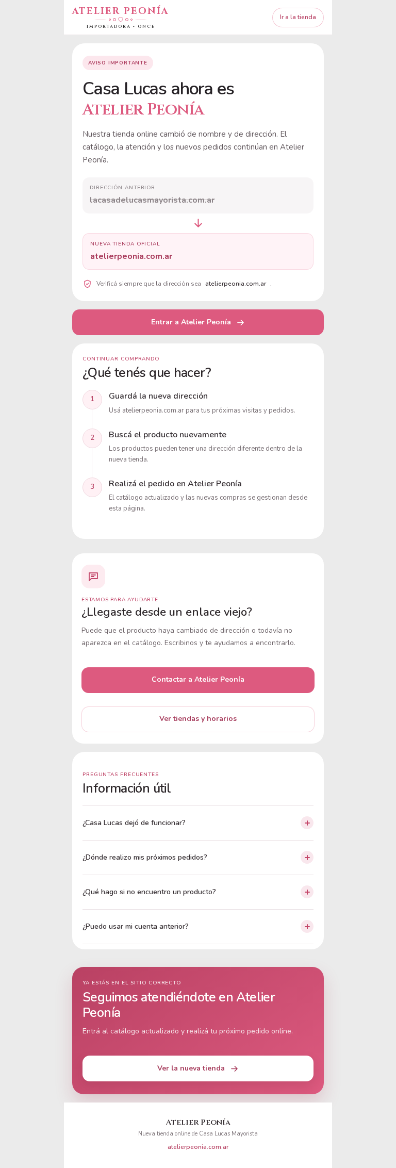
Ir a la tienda (298, 17)
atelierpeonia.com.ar (198, 1146)
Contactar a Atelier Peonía (198, 679)
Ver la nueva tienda (191, 1068)
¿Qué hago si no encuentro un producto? (149, 892)
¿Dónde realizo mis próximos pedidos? (144, 857)
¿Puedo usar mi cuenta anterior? (135, 926)
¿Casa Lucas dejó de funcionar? (134, 823)
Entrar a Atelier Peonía (191, 322)
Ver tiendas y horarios (198, 718)
